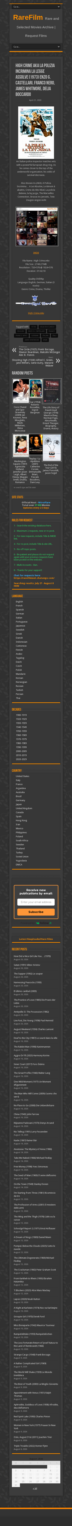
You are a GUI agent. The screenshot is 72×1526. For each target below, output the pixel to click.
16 (57, 1474)
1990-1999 (21, 747)
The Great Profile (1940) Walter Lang (32, 1073)
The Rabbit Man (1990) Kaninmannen (32, 1046)
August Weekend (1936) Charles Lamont (33, 1029)
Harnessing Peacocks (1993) (28, 982)
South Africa (22, 840)
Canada (20, 812)
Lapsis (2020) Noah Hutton (27, 1299)
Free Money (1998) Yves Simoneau (31, 1166)
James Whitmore (32, 340)
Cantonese (21, 646)
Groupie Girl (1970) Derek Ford (29, 1316)
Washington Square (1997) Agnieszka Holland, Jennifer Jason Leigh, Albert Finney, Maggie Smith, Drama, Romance (20, 472)
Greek (19, 633)
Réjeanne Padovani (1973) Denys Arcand (34, 1123)
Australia (20, 792)
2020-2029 (21, 759)
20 (37, 1478)
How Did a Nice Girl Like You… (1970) (32, 956)
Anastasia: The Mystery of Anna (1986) (33, 1149)
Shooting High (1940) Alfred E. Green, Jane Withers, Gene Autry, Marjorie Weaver (32, 361)
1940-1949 (21, 727)
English (19, 601)
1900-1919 (21, 715)
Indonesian (21, 641)
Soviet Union (22, 856)
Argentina (21, 788)
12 (30, 1474)
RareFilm (28, 17)
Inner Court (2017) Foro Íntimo (29, 1064)
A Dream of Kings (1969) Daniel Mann (32, 1237)
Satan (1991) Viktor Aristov (27, 965)
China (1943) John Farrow (26, 1114)
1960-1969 (21, 735)
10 (16, 1474)
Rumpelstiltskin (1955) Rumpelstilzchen (33, 1334)
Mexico (19, 828)
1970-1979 (21, 739)
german (34, 336)
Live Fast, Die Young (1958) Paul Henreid (33, 1020)
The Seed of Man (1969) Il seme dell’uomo (35, 1175)
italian (45, 336)
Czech (19, 666)
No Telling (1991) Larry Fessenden (31, 1131)
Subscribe (36, 912)
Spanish (20, 609)
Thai (18, 698)
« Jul (35, 1488)
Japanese (20, 625)
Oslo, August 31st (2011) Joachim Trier (33, 1437)
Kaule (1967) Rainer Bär (25, 1140)
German (20, 613)
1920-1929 (21, 719)
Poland (19, 836)
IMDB (36, 252)
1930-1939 (21, 723)
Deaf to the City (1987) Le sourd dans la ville (35, 1038)
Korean (19, 678)
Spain (45, 340)
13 (37, 1474)
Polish (19, 670)
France (52, 331)
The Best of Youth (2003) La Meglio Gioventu (36, 1384)
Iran (18, 824)
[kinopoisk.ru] (36, 158)
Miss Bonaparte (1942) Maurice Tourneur (34, 1325)
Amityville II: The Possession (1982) (31, 1011)
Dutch (19, 662)
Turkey (19, 852)
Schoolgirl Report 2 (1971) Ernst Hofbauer (34, 1228)
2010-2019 (21, 755)
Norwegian (21, 682)
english (20, 331)
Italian (19, 617)
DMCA (19, 864)
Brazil (18, 796)
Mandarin (21, 674)
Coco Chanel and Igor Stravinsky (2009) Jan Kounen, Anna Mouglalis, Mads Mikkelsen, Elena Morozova (20, 419)
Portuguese (21, 621)
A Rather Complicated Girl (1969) (30, 1363)
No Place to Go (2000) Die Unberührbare (34, 1105)
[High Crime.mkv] (36, 226)
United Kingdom (24, 808)
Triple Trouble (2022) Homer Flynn (31, 1446)
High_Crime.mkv (36, 313)
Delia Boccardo (47, 327)
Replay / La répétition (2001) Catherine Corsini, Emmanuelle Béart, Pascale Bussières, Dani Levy (35, 470)
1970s (33, 327)
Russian (19, 686)
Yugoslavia (21, 860)
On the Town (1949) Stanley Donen (31, 1184)
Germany (20, 800)
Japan (19, 804)
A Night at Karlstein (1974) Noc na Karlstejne (35, 1308)
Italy (54, 336)
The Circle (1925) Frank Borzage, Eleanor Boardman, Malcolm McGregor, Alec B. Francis (40, 351)
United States (22, 776)
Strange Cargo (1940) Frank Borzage (32, 1354)
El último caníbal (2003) (25, 991)
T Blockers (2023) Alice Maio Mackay (32, 1290)
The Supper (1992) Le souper (28, 973)
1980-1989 (21, 743)
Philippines (21, 832)
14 (44, 1474)
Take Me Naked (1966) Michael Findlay (33, 1158)
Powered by (28, 923)
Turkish (19, 690)
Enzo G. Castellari (36, 331)
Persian (19, 694)
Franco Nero (21, 336)
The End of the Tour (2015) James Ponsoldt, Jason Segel (51, 469)
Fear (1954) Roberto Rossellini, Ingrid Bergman (35, 407)
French (19, 605)
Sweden (20, 844)
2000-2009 (21, 751)
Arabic (19, 654)
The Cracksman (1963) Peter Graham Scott (35, 1269)
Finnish (19, 650)
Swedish (20, 629)
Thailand (20, 848)
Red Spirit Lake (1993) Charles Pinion (32, 1416)
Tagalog (20, 658)
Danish (19, 637)
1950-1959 (21, 731)
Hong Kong (21, 820)
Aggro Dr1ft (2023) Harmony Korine (31, 1055)
